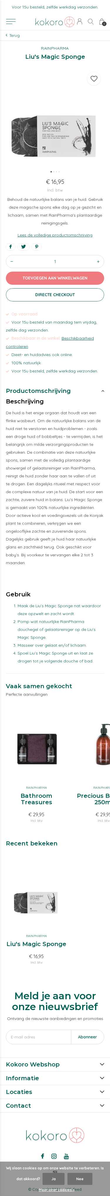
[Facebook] (42, 1156)
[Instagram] (54, 1156)
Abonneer (87, 1037)
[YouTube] (66, 1156)
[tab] (55, 391)
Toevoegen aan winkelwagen (55, 278)
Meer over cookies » (57, 1190)
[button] (11, 21)
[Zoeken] (91, 21)
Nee (80, 1179)
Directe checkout (55, 294)
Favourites (94, 79)
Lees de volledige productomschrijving (55, 235)
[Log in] (79, 21)
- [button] (12, 261)
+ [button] (98, 261)
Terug (14, 35)
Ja (53, 1179)
